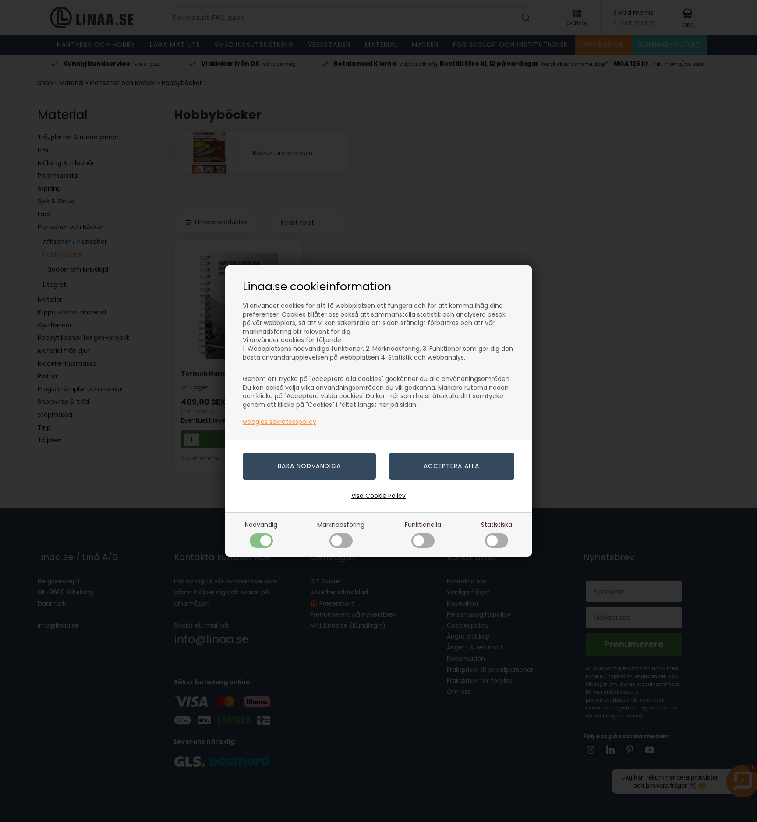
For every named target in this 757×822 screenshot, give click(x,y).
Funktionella (423, 524)
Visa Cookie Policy (378, 495)
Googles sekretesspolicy (279, 421)
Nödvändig (261, 524)
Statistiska (496, 524)
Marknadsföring (340, 524)
